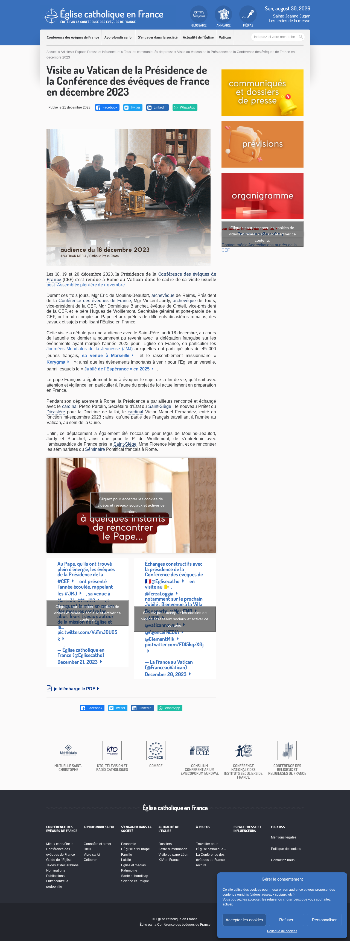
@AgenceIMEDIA (162, 632)
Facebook (109, 107)
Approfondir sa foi (118, 37)
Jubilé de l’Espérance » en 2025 (117, 369)
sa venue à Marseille (106, 355)
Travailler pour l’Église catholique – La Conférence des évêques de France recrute (211, 854)
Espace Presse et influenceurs (97, 52)
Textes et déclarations (62, 865)
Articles (66, 52)
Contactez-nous (282, 860)
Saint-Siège (159, 406)
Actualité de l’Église (198, 37)
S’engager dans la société (157, 37)
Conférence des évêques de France (73, 37)
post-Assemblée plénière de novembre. (86, 284)
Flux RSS (278, 827)
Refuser (286, 919)
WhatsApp (187, 107)
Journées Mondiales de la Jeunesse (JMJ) (89, 348)
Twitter (135, 107)
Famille (126, 855)
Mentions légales (283, 837)
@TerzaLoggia (159, 593)
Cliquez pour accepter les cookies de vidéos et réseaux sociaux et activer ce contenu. (131, 504)
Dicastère (55, 412)
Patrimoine (129, 870)
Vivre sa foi (92, 855)
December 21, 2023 (77, 661)
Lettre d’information (173, 849)
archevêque (162, 295)
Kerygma (55, 362)
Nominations (55, 870)
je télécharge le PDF (74, 688)
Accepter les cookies (244, 919)
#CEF (63, 581)
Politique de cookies (282, 931)
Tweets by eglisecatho (262, 234)
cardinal (70, 406)
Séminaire (95, 449)
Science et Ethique (135, 881)
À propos (203, 827)
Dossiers (165, 844)
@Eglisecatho (165, 581)
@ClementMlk (159, 638)
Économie (128, 844)
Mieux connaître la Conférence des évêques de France (60, 849)
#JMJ (71, 593)
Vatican (225, 37)
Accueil (51, 52)
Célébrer (90, 860)
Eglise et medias (133, 865)
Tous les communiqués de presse (149, 52)
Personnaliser (324, 919)
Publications (55, 876)
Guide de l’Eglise (59, 860)
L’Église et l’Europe (135, 849)
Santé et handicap (134, 876)
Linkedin (160, 107)
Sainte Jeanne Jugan (291, 16)
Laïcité (126, 860)
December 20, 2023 (165, 674)
